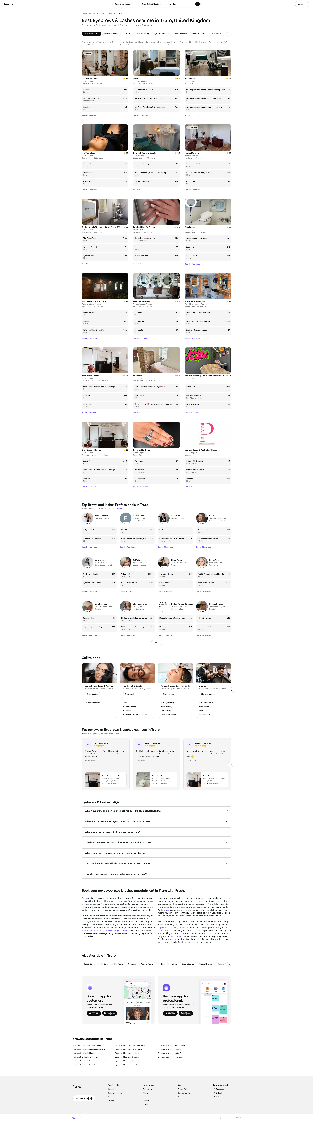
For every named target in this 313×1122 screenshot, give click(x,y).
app (167, 910)
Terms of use (183, 1097)
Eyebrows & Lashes (97, 14)
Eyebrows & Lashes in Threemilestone (86, 1045)
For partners (147, 1089)
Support (146, 1101)
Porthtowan (94, 922)
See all (156, 643)
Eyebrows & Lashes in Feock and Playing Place (132, 1045)
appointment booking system (171, 927)
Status (145, 1105)
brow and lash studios (115, 901)
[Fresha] (8, 4)
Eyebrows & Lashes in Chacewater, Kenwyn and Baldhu (89, 1049)
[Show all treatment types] (229, 34)
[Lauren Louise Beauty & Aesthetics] (99, 690)
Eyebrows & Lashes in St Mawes (127, 1057)
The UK (112, 14)
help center (176, 936)
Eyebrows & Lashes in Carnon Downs (172, 1045)
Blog (109, 1097)
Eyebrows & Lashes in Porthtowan (170, 1057)
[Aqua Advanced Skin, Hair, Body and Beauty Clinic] (175, 690)
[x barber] (213, 690)
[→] (231, 690)
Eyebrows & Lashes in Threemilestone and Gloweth (89, 1061)
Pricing (145, 1093)
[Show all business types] (229, 964)
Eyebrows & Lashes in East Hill (126, 1065)
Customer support (115, 1093)
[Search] (197, 4)
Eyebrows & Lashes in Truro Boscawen (86, 1065)
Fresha (85, 898)
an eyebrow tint (89, 930)
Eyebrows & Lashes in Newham (127, 1053)
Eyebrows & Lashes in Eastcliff (169, 1053)
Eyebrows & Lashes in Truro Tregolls (128, 1049)
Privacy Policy (183, 1089)
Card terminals (148, 1097)
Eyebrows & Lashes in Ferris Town (85, 1057)
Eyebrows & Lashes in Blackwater (127, 1061)
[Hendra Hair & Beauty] (137, 690)
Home (84, 14)
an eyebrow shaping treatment (113, 930)
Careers (111, 1089)
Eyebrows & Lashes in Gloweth (83, 1053)
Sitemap (111, 1101)
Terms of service (184, 1093)
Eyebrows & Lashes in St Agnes (169, 1049)
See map (151, 25)
